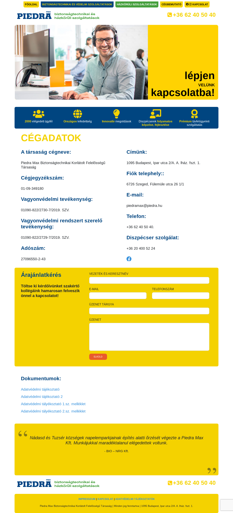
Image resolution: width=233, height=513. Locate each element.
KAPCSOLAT (200, 4)
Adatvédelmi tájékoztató (40, 389)
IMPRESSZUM (86, 499)
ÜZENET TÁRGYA (101, 304)
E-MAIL (94, 289)
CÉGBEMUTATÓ (171, 4)
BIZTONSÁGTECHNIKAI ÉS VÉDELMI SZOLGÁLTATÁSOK (77, 4)
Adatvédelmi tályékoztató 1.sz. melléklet (53, 404)
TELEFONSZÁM (163, 289)
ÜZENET (95, 319)
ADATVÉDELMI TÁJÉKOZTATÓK (135, 499)
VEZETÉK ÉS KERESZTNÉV (108, 273)
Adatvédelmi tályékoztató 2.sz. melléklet (53, 411)
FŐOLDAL (31, 4)
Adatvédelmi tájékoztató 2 (42, 397)
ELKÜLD (98, 356)
